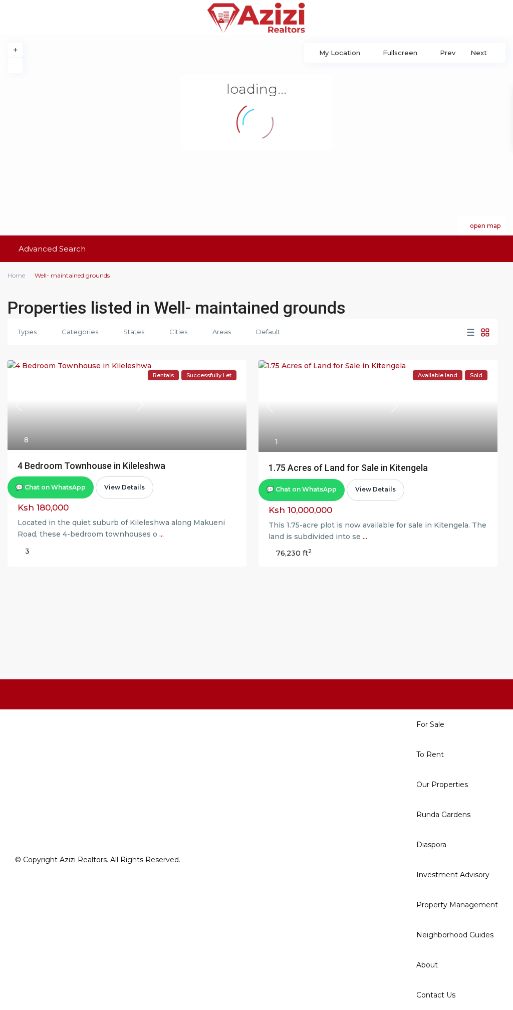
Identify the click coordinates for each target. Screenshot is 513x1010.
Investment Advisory (452, 874)
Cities (178, 332)
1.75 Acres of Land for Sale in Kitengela (348, 467)
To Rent (430, 754)
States (133, 332)
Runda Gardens (443, 814)
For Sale (430, 724)
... (161, 534)
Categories (80, 332)
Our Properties (442, 784)
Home (16, 275)
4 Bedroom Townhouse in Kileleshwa (91, 465)
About (427, 964)
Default (268, 332)
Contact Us (435, 994)
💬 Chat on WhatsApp (51, 487)
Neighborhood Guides (454, 934)
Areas (221, 332)
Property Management (457, 904)
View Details (124, 487)
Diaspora (431, 844)
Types (27, 332)
